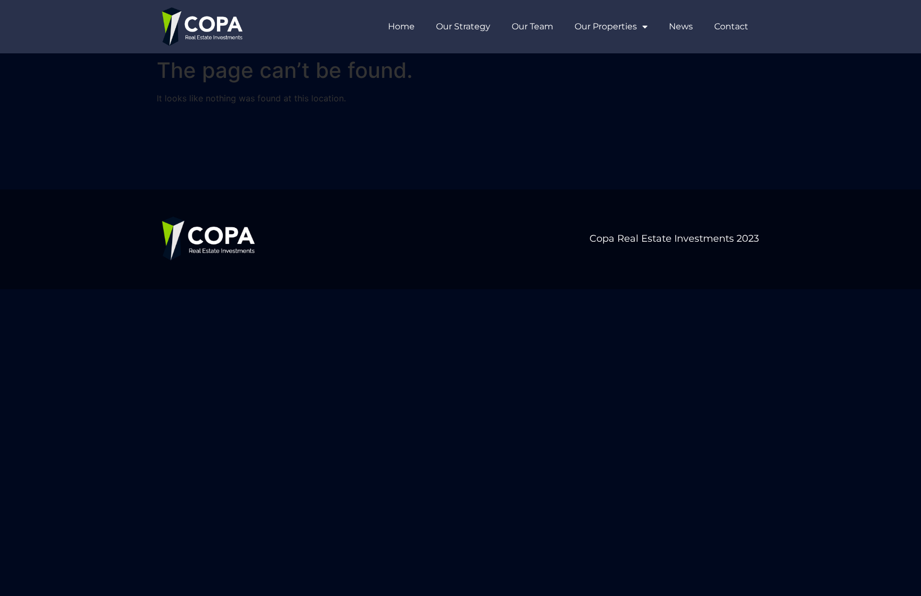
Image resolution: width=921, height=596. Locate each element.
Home (401, 26)
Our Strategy (463, 26)
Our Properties (606, 26)
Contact (731, 26)
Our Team (532, 26)
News (681, 26)
